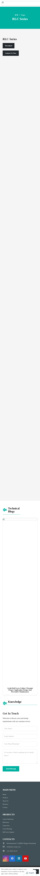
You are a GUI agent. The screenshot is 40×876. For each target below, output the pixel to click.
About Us (5, 801)
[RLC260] (20, 243)
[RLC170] (20, 304)
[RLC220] (20, 273)
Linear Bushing (7, 829)
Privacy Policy (13, 874)
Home (4, 794)
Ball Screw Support (8, 832)
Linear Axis (6, 825)
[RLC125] (20, 405)
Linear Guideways (8, 819)
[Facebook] (12, 858)
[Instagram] (6, 858)
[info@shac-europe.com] (5, 846)
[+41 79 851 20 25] (5, 851)
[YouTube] (25, 858)
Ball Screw (6, 822)
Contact (5, 807)
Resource (5, 804)
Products (5, 797)
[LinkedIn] (19, 858)
